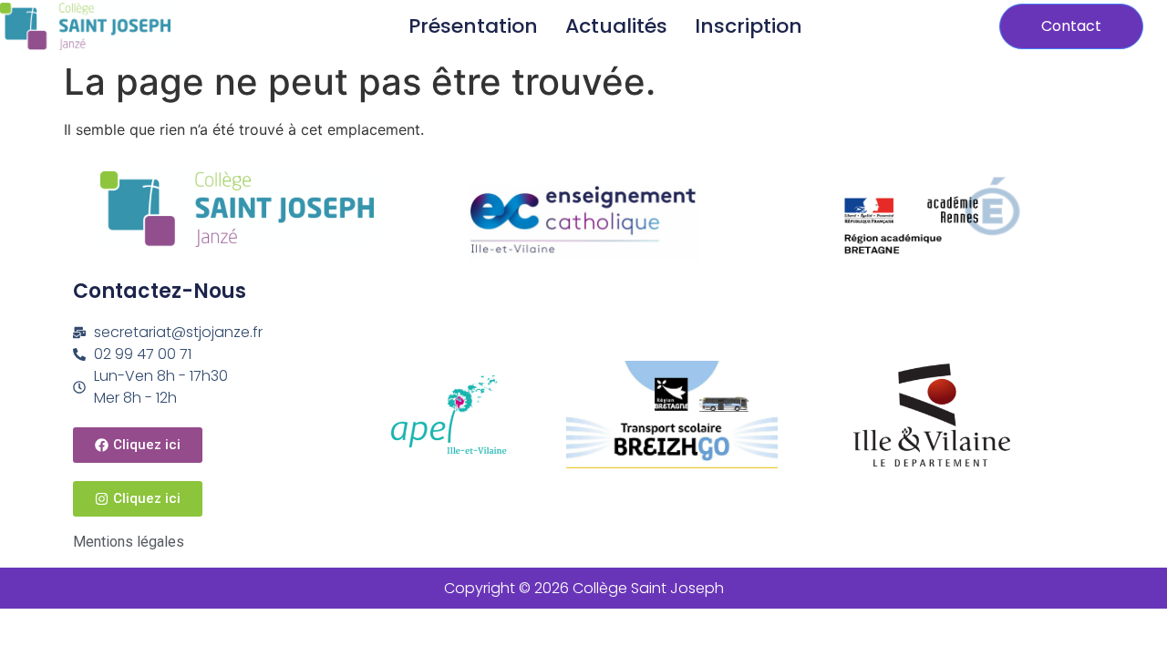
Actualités (616, 26)
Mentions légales (128, 541)
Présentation (473, 26)
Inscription (748, 26)
